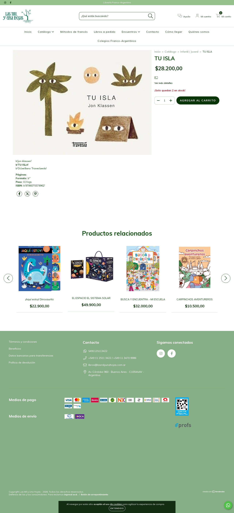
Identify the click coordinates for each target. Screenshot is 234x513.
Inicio (28, 31)
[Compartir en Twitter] (28, 195)
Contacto (152, 31)
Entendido (117, 508)
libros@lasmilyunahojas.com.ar (107, 365)
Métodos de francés (74, 31)
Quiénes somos (199, 31)
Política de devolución (22, 362)
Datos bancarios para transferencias (31, 355)
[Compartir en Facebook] (20, 195)
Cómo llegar (173, 31)
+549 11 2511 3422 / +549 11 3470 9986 (112, 358)
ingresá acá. (71, 494)
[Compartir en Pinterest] (35, 195)
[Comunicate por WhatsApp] (228, 505)
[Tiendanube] (213, 492)
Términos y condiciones (23, 341)
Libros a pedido (105, 31)
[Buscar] (150, 16)
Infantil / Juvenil (189, 51)
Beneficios (15, 348)
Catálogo (45, 31)
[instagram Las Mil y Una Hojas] (5, 2)
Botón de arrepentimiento (94, 494)
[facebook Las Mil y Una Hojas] (10, 2)
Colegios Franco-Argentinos (117, 41)
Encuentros (130, 31)
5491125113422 (97, 351)
